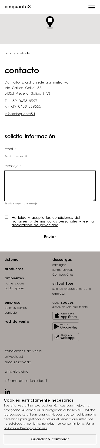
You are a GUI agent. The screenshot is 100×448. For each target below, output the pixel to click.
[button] (50, 22)
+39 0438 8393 (24, 101)
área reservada (18, 362)
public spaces (14, 288)
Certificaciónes (62, 274)
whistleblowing (16, 372)
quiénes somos (16, 307)
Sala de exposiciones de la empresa (71, 291)
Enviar (50, 237)
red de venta (17, 322)
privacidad (14, 357)
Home (8, 53)
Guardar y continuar (50, 439)
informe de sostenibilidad (26, 381)
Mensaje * (13, 166)
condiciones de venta (23, 351)
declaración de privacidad (35, 225)
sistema (12, 260)
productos (14, 269)
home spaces (14, 283)
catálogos (59, 265)
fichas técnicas (62, 269)
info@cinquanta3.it (20, 114)
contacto (11, 312)
